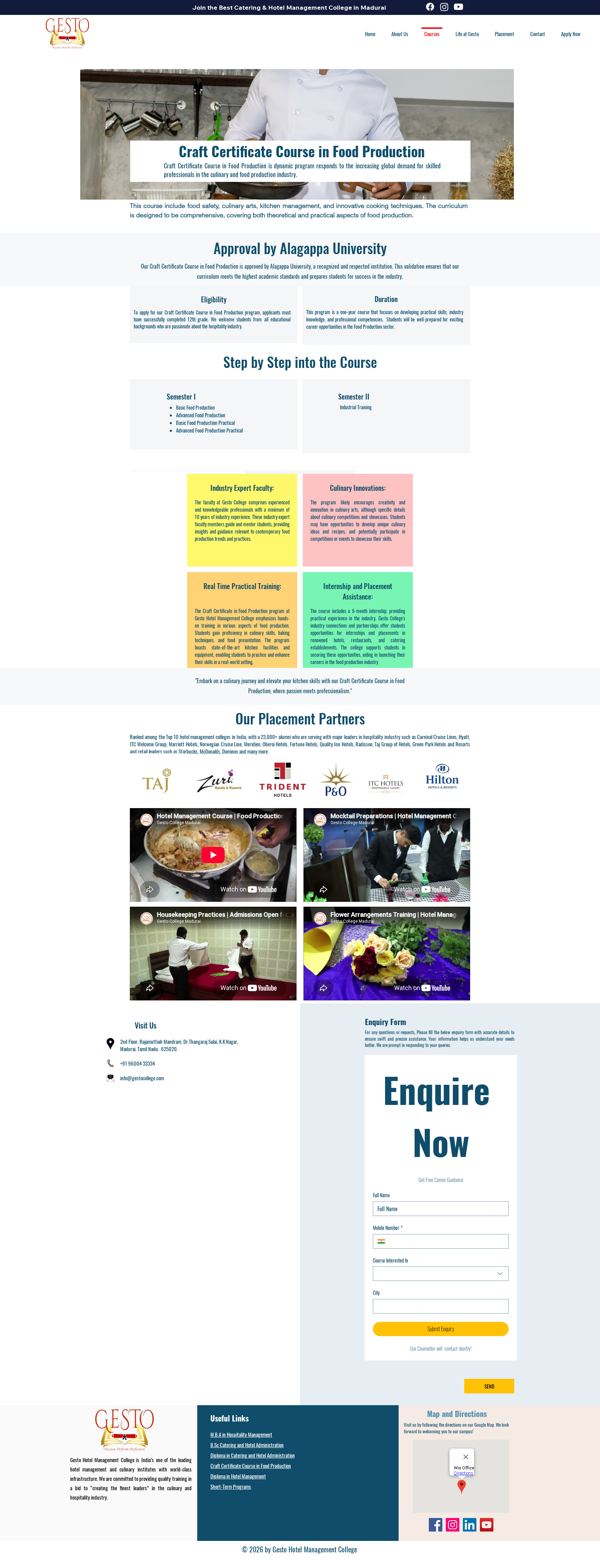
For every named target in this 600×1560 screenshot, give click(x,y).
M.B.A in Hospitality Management (241, 1434)
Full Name (381, 1195)
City (376, 1292)
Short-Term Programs (230, 1486)
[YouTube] (486, 1525)
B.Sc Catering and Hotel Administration (247, 1445)
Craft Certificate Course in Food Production (250, 1465)
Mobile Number (388, 1227)
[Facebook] (430, 6)
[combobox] (441, 1273)
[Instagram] (444, 6)
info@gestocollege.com (142, 1078)
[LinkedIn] (469, 1525)
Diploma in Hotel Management (238, 1476)
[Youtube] (458, 6)
